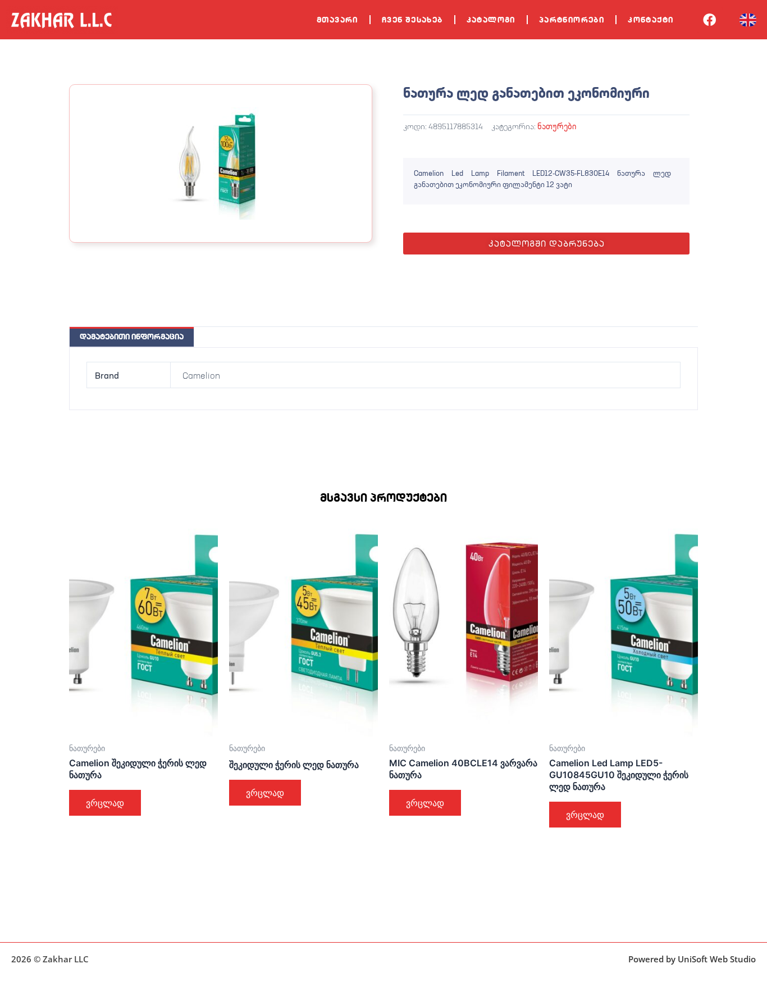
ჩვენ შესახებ (412, 20)
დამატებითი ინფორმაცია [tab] (132, 336)
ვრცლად (105, 802)
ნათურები (556, 126)
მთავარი (337, 20)
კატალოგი (491, 20)
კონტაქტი (650, 20)
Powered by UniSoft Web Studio (692, 959)
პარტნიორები (571, 20)
